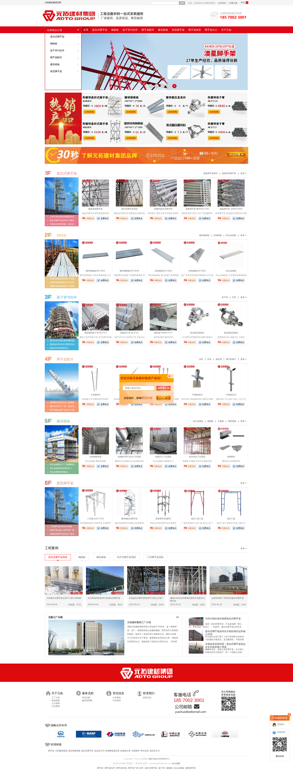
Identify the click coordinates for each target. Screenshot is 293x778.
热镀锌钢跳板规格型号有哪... (63, 278)
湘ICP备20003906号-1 (159, 759)
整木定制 (144, 751)
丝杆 (201, 359)
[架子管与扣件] (62, 338)
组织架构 (56, 700)
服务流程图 (87, 700)
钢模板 (210, 421)
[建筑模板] (62, 462)
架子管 (225, 297)
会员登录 (222, 3)
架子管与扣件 (57, 50)
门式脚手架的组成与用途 (61, 526)
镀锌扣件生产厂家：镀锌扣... (63, 406)
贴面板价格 (125, 751)
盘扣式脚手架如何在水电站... (63, 220)
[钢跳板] (62, 276)
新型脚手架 (56, 71)
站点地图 (176, 763)
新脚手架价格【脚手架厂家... (63, 530)
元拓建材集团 (61, 751)
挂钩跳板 (218, 235)
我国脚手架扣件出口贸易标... (63, 402)
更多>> (243, 173)
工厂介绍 (56, 697)
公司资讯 (117, 697)
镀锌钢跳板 (204, 235)
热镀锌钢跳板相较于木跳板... (63, 286)
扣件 (234, 297)
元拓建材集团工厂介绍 (139, 622)
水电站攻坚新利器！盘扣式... (63, 224)
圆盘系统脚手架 (229, 173)
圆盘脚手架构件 (210, 173)
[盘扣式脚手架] (62, 214)
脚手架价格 (121, 768)
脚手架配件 (56, 57)
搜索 (182, 3)
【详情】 (174, 641)
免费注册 (233, 3)
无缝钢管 (135, 751)
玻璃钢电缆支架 (112, 751)
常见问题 (86, 697)
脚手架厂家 (133, 768)
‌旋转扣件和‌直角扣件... (60, 348)
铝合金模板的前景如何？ (61, 468)
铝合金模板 (198, 421)
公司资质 (56, 706)
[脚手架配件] (62, 400)
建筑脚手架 (191, 768)
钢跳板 (53, 43)
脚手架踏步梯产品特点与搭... (63, 410)
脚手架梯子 (231, 359)
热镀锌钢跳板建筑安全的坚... (63, 282)
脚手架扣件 (110, 768)
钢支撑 (219, 359)
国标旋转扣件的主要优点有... (63, 344)
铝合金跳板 (231, 235)
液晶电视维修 (74, 751)
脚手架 (51, 751)
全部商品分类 (54, 30)
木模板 (221, 421)
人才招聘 (56, 703)
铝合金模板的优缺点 (59, 472)
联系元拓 (147, 697)
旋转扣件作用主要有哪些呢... (63, 340)
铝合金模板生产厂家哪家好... (63, 464)
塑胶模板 (232, 421)
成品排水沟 (99, 751)
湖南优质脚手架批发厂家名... (63, 534)
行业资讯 (117, 700)
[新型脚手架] (62, 524)
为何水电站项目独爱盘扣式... (63, 216)
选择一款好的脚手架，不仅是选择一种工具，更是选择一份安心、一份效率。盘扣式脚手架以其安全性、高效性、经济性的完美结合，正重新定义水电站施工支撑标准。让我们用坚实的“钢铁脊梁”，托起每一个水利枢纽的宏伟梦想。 (217, 627)
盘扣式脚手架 (57, 36)
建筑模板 (55, 64)
